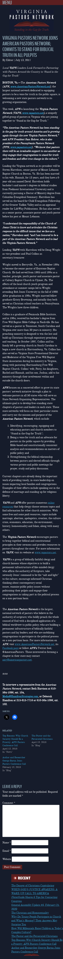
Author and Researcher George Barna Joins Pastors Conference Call (14, 760)
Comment (8, 803)
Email (6, 851)
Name (6, 842)
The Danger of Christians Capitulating (32, 885)
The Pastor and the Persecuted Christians (34, 936)
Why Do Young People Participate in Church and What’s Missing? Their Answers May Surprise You (36, 920)
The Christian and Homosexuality (30, 912)
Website (6, 859)
